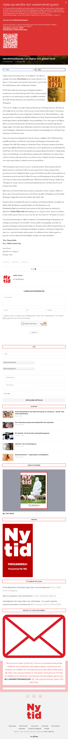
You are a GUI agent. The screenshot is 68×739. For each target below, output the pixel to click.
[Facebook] (27, 696)
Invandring (15, 262)
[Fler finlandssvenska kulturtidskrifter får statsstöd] (8, 425)
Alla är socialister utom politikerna (17, 596)
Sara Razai (24, 262)
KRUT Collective (49, 731)
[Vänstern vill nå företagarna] (8, 446)
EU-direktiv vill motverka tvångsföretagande (32, 433)
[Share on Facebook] (31, 269)
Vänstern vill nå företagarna (25, 444)
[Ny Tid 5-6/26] (34, 490)
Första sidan (12, 726)
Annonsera (45, 726)
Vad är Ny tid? (23, 726)
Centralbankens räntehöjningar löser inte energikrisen (26, 587)
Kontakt (46, 728)
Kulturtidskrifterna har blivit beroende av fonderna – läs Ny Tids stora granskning (39, 413)
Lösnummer (35, 726)
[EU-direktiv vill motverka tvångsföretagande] (8, 435)
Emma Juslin (8, 61)
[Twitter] (34, 696)
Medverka (22, 728)
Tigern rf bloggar (35, 581)
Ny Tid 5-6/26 (8, 514)
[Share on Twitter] (33, 269)
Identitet (6, 262)
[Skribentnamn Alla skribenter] (34, 362)
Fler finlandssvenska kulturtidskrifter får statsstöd (34, 422)
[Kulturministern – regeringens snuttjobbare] (8, 457)
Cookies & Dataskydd (34, 728)
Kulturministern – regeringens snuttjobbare (31, 455)
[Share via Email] (35, 269)
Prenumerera (55, 726)
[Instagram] (40, 696)
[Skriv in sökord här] (34, 354)
